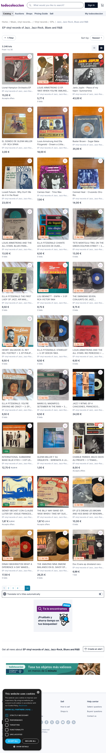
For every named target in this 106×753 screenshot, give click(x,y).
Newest (96, 38)
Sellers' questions (94, 707)
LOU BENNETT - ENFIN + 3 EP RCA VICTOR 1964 (52, 298)
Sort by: (85, 38)
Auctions (19, 13)
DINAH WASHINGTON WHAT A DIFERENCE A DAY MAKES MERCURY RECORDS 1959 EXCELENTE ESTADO (17, 566)
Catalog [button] (7, 13)
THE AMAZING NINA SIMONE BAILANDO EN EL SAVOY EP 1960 (51, 566)
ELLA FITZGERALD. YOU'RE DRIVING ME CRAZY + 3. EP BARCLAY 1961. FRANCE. (15, 405)
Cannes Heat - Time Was (49, 192)
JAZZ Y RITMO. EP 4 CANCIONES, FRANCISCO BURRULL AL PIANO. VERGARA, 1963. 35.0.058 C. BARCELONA (88, 405)
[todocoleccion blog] (74, 722)
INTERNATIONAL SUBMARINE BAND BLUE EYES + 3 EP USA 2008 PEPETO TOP (17, 459)
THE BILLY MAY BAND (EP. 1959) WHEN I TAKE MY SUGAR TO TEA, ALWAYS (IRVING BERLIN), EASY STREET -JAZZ (52, 512)
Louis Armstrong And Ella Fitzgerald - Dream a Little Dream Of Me (50, 143)
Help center (93, 701)
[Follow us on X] (52, 722)
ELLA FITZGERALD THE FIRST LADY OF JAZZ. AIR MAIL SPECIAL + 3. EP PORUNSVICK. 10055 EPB (17, 298)
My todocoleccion (94, 13)
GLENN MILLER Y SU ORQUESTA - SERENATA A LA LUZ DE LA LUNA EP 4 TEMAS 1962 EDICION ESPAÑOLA (52, 459)
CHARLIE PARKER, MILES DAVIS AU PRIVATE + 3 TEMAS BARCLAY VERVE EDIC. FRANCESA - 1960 (88, 459)
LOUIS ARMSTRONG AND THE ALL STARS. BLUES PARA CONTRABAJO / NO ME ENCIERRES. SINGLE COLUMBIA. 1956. (17, 244)
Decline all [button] (30, 741)
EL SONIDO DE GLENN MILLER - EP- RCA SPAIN (17, 143)
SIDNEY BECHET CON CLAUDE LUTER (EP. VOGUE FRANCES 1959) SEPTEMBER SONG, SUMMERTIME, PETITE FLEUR (17, 512)
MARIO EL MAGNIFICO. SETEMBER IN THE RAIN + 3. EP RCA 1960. (51, 405)
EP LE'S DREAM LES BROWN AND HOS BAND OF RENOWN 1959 (87, 512)
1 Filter (10, 38)
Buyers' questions (94, 711)
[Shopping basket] (102, 5)
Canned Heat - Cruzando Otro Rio (87, 193)
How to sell (65, 707)
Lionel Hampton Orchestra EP (16, 87)
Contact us (91, 716)
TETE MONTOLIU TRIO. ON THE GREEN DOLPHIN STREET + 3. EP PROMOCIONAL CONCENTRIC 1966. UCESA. (88, 244)
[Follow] (29, 56)
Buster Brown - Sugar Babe (86, 141)
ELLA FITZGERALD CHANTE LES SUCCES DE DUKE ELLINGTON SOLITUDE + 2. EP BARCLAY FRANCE (52, 244)
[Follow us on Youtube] (63, 722)
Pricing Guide (41, 13)
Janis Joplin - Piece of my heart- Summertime (85, 89)
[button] (22, 709)
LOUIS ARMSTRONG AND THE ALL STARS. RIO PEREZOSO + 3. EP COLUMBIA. (88, 352)
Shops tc (64, 711)
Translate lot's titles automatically (23, 594)
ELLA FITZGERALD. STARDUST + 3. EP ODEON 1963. (52, 351)
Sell (51, 13)
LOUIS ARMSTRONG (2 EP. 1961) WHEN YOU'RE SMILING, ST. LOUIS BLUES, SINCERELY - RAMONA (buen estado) (52, 89)
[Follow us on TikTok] (68, 722)
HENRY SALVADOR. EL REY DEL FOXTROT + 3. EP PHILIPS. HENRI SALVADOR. (17, 352)
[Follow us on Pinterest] (57, 722)
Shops (29, 13)
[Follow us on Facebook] (46, 722)
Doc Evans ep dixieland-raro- (87, 564)
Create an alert (95, 649)
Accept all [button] (13, 741)
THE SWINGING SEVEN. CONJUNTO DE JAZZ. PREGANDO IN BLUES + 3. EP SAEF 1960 (87, 298)
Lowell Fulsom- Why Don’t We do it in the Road (16, 193)
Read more (23, 705)
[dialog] (22, 719)
